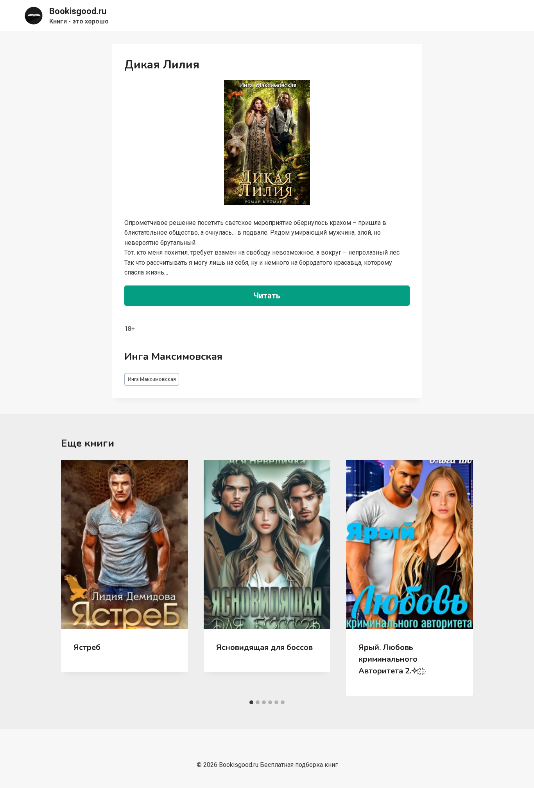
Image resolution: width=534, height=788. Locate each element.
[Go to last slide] (75, 578)
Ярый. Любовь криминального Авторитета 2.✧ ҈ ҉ (390, 659)
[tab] (251, 702)
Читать (267, 295)
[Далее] (459, 578)
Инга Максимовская (152, 379)
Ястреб (86, 647)
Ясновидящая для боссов (264, 647)
